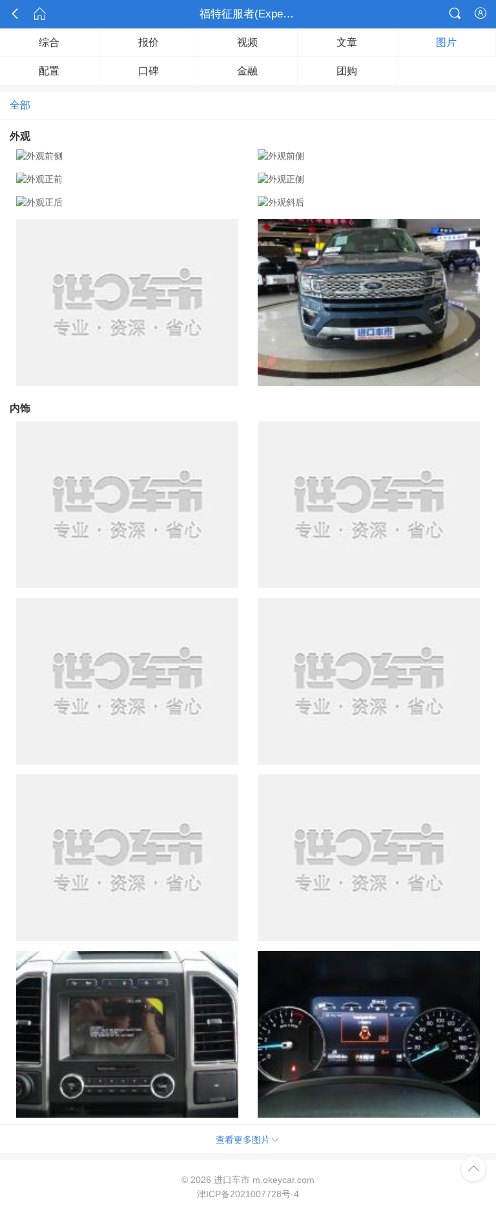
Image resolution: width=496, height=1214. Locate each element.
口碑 (148, 70)
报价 (148, 42)
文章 (346, 42)
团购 (346, 70)
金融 (247, 70)
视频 (247, 42)
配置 (49, 70)
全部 (20, 105)
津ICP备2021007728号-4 (248, 1194)
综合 (49, 42)
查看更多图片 (248, 1139)
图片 (446, 42)
